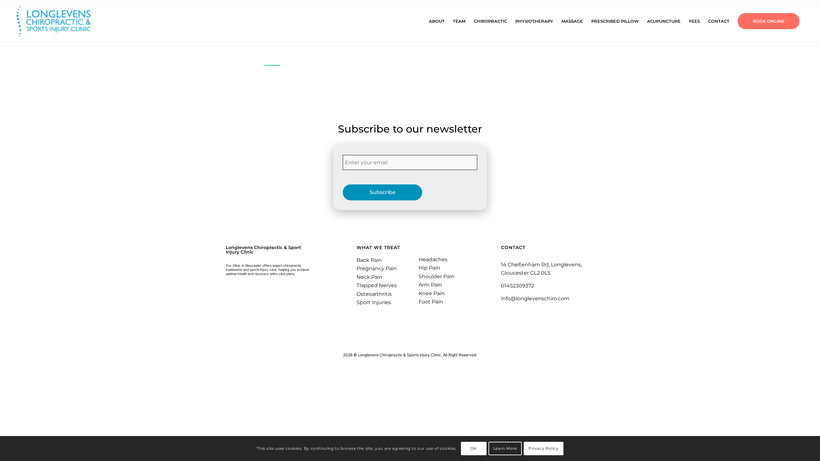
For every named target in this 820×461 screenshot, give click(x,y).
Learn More (505, 448)
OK (473, 448)
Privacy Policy (543, 448)
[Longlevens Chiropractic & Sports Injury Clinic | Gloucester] (61, 21)
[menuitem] (437, 21)
